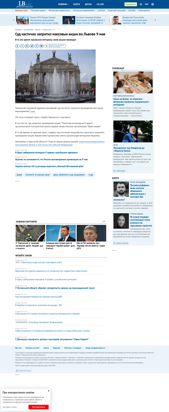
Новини (62, 4)
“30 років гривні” (38, 10)
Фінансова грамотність (59, 10)
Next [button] (155, 20)
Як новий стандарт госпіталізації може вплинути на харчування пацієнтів (141, 221)
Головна (18, 29)
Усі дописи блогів (120, 243)
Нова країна (144, 10)
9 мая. (32, 111)
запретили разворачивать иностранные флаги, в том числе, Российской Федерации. (60, 143)
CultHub (101, 10)
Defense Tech (21, 10)
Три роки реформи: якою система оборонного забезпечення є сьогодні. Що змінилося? (131, 192)
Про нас (18, 348)
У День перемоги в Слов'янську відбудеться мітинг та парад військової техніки (52, 330)
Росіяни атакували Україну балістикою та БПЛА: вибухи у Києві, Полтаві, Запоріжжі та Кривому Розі (90, 21)
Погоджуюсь (38, 407)
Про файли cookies (10, 407)
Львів (19, 175)
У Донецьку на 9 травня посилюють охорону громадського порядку (47, 313)
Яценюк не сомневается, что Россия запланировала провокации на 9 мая (51, 159)
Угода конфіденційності (95, 348)
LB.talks (132, 10)
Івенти (46, 348)
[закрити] (48, 391)
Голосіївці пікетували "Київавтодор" (39, 322)
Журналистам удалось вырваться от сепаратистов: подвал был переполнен (51, 270)
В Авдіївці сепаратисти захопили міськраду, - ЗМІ (38, 305)
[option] (38, 20)
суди (90, 175)
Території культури (117, 10)
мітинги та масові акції (38, 175)
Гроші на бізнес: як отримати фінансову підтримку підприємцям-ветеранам (131, 101)
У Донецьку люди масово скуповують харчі (39, 262)
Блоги (76, 4)
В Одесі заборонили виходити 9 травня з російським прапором (46, 152)
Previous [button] (13, 20)
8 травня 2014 (46, 30)
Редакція (56, 348)
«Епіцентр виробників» (84, 10)
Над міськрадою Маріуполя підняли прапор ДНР (38, 296)
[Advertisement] (61, 199)
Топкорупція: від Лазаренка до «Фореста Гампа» (128, 149)
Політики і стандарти (72, 348)
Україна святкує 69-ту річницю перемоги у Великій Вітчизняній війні (49, 166)
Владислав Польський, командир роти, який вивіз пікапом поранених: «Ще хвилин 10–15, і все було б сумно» (135, 23)
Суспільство (28, 29)
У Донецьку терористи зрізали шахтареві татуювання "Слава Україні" (52, 339)
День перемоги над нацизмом (69, 175)
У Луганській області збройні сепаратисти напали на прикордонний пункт (55, 288)
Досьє (88, 4)
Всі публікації (119, 170)
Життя (37, 29)
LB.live (100, 4)
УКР (146, 4)
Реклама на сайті (32, 348)
